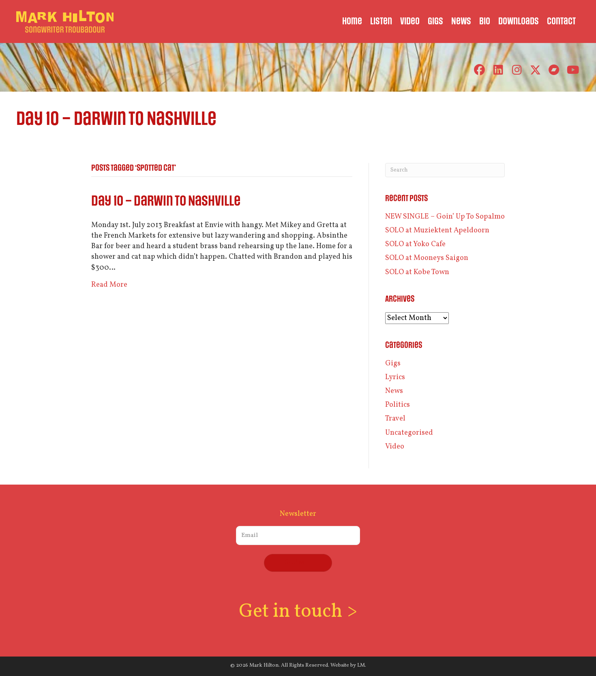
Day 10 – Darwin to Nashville (165, 201)
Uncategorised (409, 433)
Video (394, 447)
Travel (395, 419)
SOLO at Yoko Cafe (415, 244)
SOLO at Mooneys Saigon (426, 258)
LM (361, 665)
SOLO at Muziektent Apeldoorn (437, 230)
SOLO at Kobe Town (417, 272)
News (394, 391)
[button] (479, 70)
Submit (298, 563)
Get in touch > (298, 611)
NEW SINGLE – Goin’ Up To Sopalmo (445, 217)
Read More (109, 285)
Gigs (393, 363)
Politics (397, 405)
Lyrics (395, 377)
